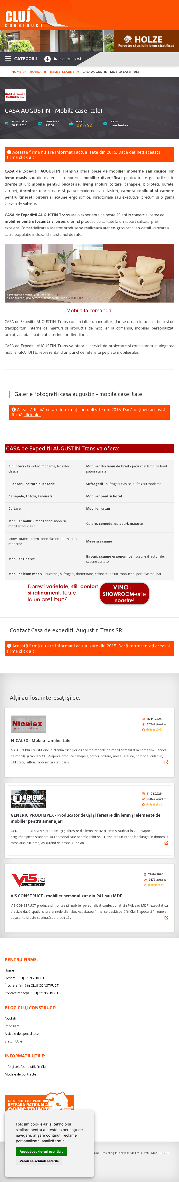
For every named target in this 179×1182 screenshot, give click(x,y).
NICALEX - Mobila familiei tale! (41, 740)
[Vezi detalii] (166, 762)
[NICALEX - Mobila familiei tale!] (28, 724)
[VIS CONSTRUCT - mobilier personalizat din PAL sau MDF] (28, 879)
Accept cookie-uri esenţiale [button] (41, 1151)
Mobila (35, 72)
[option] (89, 41)
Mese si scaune (62, 72)
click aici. (28, 157)
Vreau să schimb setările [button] (39, 1161)
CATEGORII (25, 58)
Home (16, 72)
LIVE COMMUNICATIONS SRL (152, 1153)
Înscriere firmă (68, 59)
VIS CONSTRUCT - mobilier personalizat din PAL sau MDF (66, 896)
